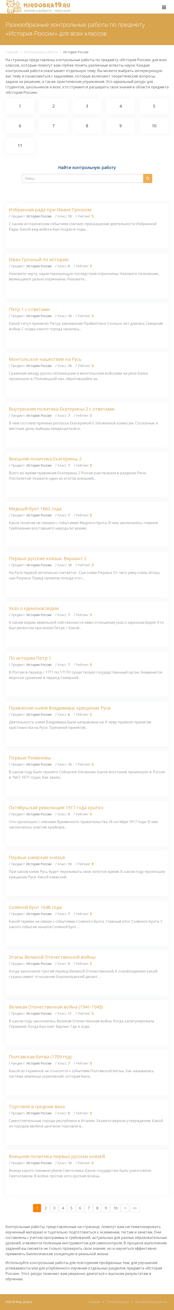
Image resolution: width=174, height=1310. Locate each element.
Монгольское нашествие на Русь (45, 359)
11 (20, 145)
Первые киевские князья (37, 857)
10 (154, 125)
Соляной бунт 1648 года (35, 907)
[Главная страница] (38, 7)
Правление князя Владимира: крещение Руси (60, 708)
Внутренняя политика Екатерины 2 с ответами (61, 409)
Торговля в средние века (37, 1106)
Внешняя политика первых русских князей (57, 1156)
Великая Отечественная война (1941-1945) (56, 1007)
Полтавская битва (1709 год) (40, 1057)
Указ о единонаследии (34, 608)
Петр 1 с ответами (29, 309)
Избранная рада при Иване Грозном (50, 210)
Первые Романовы (30, 758)
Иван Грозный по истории (38, 259)
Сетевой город (118, 1302)
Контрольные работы (41, 52)
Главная (11, 52)
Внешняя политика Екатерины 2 (45, 459)
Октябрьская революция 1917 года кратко (56, 807)
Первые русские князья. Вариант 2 (48, 558)
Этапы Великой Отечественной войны (52, 957)
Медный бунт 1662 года (35, 509)
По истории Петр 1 (30, 658)
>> (135, 1208)
